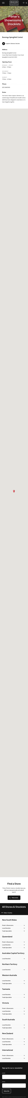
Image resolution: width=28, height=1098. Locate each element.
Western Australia (9, 975)
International (7, 1050)
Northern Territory (9, 964)
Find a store (15, 897)
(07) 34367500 (6, 87)
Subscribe (6, 1091)
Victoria (5, 1003)
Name (3, 1073)
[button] (14, 491)
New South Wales (9, 920)
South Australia (8, 1019)
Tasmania (6, 989)
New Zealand (7, 1033)
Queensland (7, 936)
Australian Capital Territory (13, 953)
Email (3, 1081)
